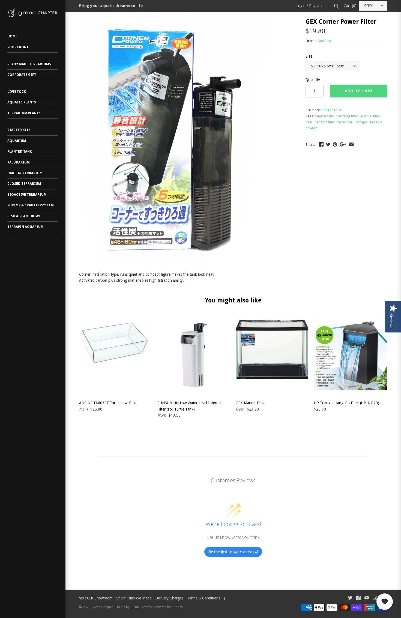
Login (301, 6)
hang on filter (325, 122)
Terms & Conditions (203, 598)
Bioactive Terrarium (27, 195)
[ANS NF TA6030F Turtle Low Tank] (115, 353)
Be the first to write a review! (233, 551)
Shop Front (18, 47)
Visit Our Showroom (95, 598)
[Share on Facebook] (321, 144)
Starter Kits (19, 130)
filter (309, 122)
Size (309, 56)
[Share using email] (351, 144)
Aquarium (16, 141)
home (12, 36)
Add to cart (359, 91)
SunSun (324, 41)
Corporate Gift (21, 75)
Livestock (16, 92)
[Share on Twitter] (328, 144)
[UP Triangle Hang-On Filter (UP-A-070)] (350, 353)
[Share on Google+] (343, 144)
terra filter (344, 122)
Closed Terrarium (24, 184)
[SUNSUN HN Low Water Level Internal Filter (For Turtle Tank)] (193, 353)
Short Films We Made (133, 598)
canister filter (324, 116)
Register (316, 6)
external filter (370, 116)
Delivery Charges (169, 598)
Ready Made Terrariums (29, 64)
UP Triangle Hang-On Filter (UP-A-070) (346, 403)
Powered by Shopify (168, 607)
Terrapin (361, 122)
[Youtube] (366, 598)
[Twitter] (350, 598)
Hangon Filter (331, 110)
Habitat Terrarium (25, 173)
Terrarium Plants (24, 113)
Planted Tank (19, 151)
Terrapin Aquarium (25, 227)
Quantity (313, 80)
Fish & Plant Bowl (24, 216)
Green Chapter (102, 607)
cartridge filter (347, 116)
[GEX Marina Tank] (272, 353)
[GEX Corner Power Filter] (173, 21)
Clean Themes (141, 607)
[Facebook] (358, 598)
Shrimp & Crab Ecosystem (30, 205)
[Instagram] (375, 598)
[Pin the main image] (335, 144)
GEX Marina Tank (250, 403)
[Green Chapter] (32, 12)
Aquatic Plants (21, 102)
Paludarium (18, 162)
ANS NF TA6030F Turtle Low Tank (108, 403)
